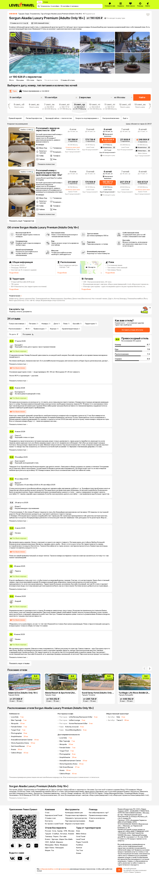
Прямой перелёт (15, 118)
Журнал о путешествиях (74, 824)
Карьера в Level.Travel (53, 815)
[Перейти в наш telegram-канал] (27, 858)
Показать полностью (17, 364)
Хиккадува (59, 848)
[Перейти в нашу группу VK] (12, 858)
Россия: (48, 831)
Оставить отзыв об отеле (132, 330)
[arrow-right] (144, 668)
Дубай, (53, 842)
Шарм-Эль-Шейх (66, 839)
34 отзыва (13, 318)
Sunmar (79, 848)
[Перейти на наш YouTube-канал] (20, 858)
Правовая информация (127, 869)
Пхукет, (56, 836)
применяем (65, 869)
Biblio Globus (81, 834)
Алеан (78, 853)
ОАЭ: (47, 842)
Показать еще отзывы (19, 663)
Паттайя (63, 836)
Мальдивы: (49, 845)
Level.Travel (80, 839)
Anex (78, 831)
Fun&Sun (79, 845)
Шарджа (59, 842)
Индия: (48, 850)
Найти (142, 97)
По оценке (27, 334)
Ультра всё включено (110, 118)
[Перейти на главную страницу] (22, 4)
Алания (71, 834)
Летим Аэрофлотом (34, 118)
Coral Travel (80, 836)
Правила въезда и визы (98, 815)
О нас (47, 813)
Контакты (49, 821)
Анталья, (64, 834)
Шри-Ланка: (50, 848)
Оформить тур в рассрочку (76, 818)
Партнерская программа (75, 821)
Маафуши (64, 845)
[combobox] (123, 97)
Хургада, (55, 839)
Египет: (48, 839)
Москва (71, 831)
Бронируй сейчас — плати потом (59, 118)
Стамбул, (56, 834)
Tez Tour (79, 850)
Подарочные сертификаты (76, 815)
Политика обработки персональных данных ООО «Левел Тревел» (132, 871)
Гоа (52, 850)
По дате (12, 334)
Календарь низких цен (74, 813)
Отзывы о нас (50, 818)
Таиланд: (49, 836)
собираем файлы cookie (49, 869)
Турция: (48, 834)
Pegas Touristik (82, 842)
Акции (91, 821)
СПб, (66, 831)
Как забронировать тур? (99, 813)
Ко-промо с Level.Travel (54, 824)
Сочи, (54, 831)
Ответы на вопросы (97, 818)
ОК (119, 870)
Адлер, (60, 831)
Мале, (57, 845)
